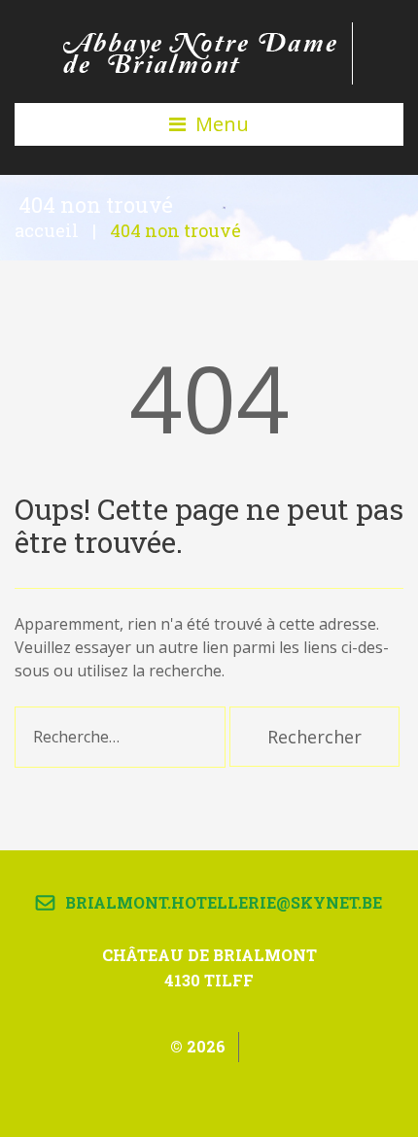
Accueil (47, 230)
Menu (222, 124)
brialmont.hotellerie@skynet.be (223, 902)
